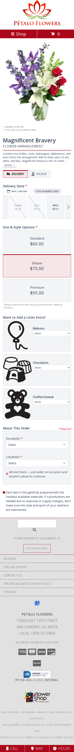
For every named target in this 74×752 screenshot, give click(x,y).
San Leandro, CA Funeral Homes (24, 712)
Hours (63, 748)
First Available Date (47, 191)
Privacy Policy (11, 737)
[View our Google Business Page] (37, 605)
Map (38, 748)
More (8, 165)
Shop (21, 34)
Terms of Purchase (38, 737)
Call (13, 748)
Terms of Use (64, 737)
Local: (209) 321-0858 (37, 633)
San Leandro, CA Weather (20, 724)
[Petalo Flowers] (37, 24)
